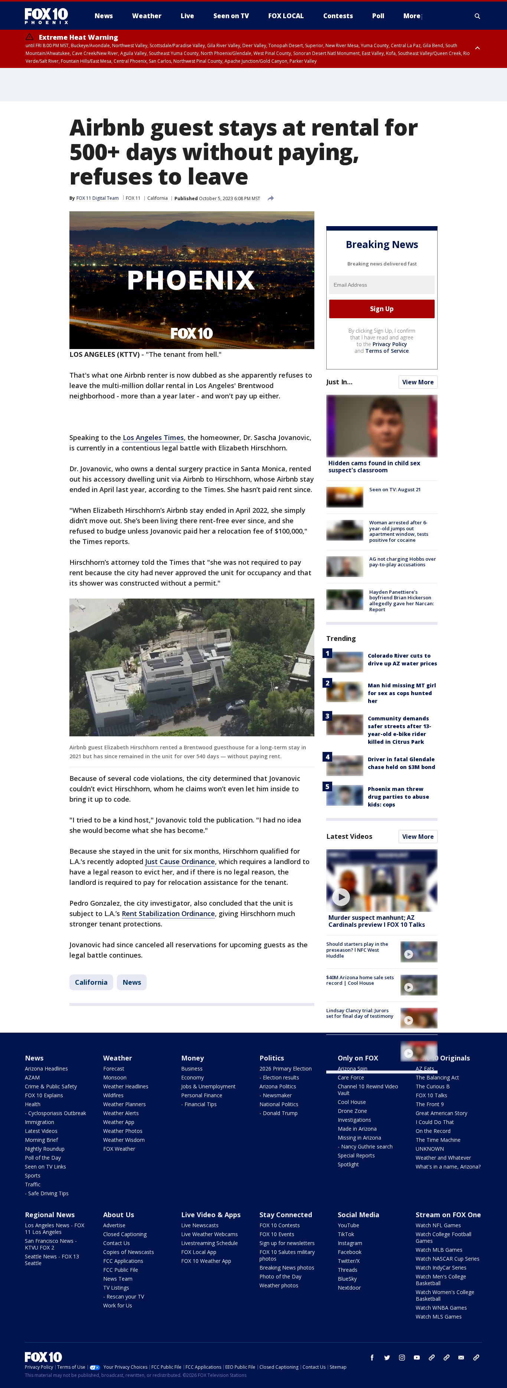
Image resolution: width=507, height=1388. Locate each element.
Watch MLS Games (439, 1316)
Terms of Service (387, 350)
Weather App (118, 1121)
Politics (271, 1057)
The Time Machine (438, 1139)
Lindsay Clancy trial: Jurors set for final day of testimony (359, 1013)
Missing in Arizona (359, 1137)
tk (432, 1357)
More (412, 16)
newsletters (476, 1357)
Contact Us (116, 1243)
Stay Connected (285, 1214)
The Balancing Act (437, 1077)
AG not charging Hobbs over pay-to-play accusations (402, 561)
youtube (417, 1357)
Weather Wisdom (124, 1139)
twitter (387, 1357)
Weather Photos (123, 1130)
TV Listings (116, 1287)
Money (192, 1057)
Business (192, 1068)
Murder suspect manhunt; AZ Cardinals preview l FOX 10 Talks (376, 921)
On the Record (433, 1130)
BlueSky (347, 1278)
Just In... (339, 381)
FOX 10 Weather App (206, 1260)
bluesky (446, 1357)
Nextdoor (349, 1287)
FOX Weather (119, 1148)
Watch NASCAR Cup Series (448, 1258)
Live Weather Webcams (209, 1234)
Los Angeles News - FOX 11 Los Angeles (54, 1228)
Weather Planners (124, 1104)
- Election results (279, 1077)
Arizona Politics (277, 1086)
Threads (347, 1269)
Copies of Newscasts (128, 1251)
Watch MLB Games (439, 1249)
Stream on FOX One (448, 1214)
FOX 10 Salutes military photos (287, 1255)
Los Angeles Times (153, 437)
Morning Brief (41, 1139)
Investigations (354, 1119)
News (131, 982)
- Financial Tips (199, 1104)
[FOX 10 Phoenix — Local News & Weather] (49, 16)
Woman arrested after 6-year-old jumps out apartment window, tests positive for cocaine (398, 531)
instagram (402, 1357)
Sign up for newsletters (287, 1243)
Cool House (352, 1101)
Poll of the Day (43, 1157)
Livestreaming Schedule (209, 1243)
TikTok (346, 1234)
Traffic (32, 1184)
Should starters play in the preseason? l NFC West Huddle (357, 950)
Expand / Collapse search (477, 16)
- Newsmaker (275, 1095)
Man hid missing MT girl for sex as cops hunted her (402, 693)
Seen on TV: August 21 (395, 489)
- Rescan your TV (123, 1296)
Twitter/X (349, 1260)
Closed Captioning (125, 1234)
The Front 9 (430, 1104)
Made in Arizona (357, 1128)
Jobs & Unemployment (208, 1086)
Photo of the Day (280, 1276)
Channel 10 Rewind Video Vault (368, 1090)
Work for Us (117, 1305)
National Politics (278, 1104)
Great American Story (441, 1113)
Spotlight (348, 1164)
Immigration (39, 1121)
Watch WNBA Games (441, 1307)
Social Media (358, 1214)
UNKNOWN (430, 1148)
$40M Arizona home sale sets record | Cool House (360, 980)
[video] (382, 880)
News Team (118, 1278)
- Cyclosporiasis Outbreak (55, 1113)
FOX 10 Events (276, 1234)
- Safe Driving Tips (47, 1193)
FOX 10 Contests (279, 1225)
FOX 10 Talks (431, 1095)
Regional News (50, 1214)
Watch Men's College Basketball (441, 1280)
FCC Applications (123, 1260)
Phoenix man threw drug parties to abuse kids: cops (398, 796)
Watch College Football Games (443, 1237)
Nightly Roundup (45, 1148)
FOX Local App (198, 1251)
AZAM (32, 1077)
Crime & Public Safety (51, 1086)
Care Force (351, 1077)
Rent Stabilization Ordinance (168, 913)
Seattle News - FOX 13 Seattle (52, 1260)
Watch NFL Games (438, 1225)
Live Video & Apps (211, 1214)
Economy (192, 1077)
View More (418, 382)
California (157, 198)
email (461, 1357)
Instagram (350, 1243)
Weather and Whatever (443, 1157)
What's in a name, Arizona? (448, 1166)
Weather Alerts (121, 1113)
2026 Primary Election (285, 1068)
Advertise (114, 1225)
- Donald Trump (278, 1113)
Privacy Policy (390, 344)
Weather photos (278, 1285)
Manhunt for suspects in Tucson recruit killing (354, 1046)
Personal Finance (201, 1095)
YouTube (348, 1225)
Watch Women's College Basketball (445, 1295)
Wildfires (113, 1095)
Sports (32, 1175)
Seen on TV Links (45, 1166)
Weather (117, 1057)
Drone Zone (352, 1110)
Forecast (113, 1068)
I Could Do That (435, 1121)
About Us (118, 1214)
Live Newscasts (200, 1225)
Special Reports (356, 1155)
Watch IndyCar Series (441, 1267)
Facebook (350, 1251)
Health (32, 1104)
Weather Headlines (125, 1086)
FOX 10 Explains (44, 1095)
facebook (372, 1357)
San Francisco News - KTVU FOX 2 (51, 1244)
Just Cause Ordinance (180, 861)
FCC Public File (120, 1269)
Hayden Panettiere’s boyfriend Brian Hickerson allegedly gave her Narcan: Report (401, 601)
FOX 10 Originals (443, 1057)
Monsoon (115, 1077)
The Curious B (433, 1086)
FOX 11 (133, 198)
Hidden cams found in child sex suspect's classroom (374, 466)
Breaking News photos (286, 1267)
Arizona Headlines (46, 1068)
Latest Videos (349, 836)
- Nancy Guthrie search (365, 1146)
